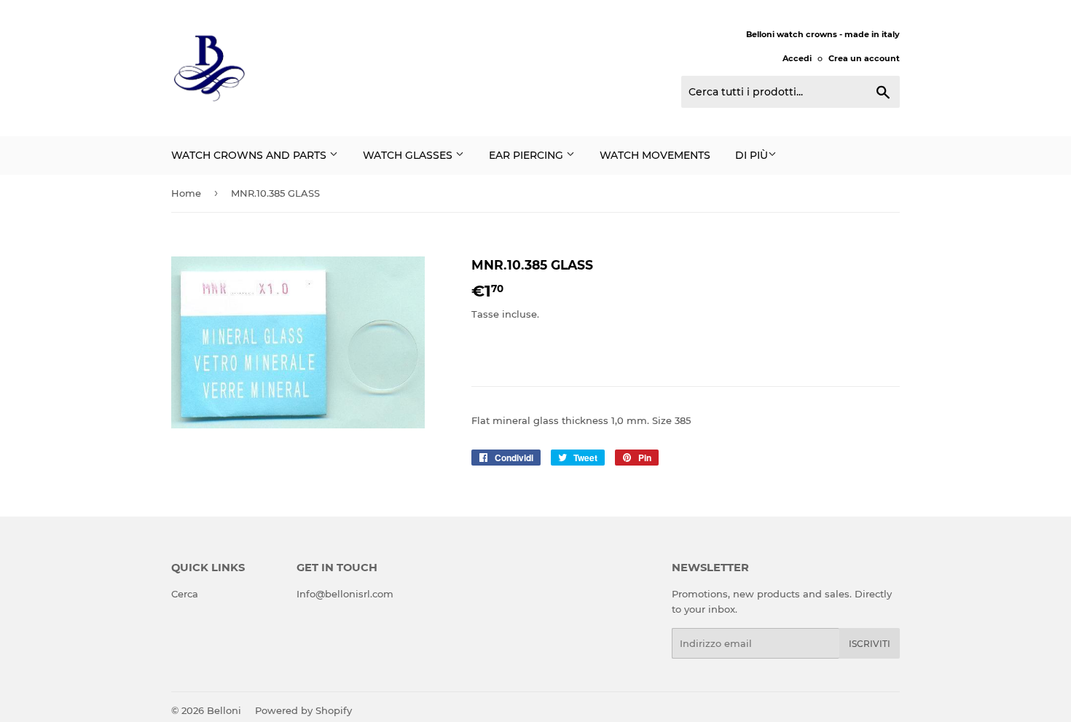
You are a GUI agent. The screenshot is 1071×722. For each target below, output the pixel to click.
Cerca (184, 594)
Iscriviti (869, 643)
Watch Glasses (409, 155)
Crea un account (864, 58)
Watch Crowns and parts (250, 155)
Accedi (797, 58)
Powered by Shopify (303, 710)
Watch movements (655, 155)
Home (186, 193)
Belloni (224, 710)
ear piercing (527, 155)
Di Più (751, 155)
